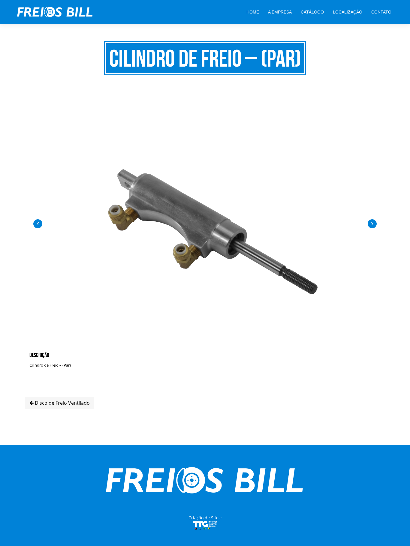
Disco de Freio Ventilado (62, 403)
